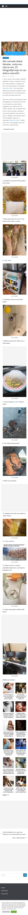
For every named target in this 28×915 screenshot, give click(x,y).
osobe (16, 402)
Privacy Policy (4, 893)
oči (16, 84)
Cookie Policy (4, 890)
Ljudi (5, 260)
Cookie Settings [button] (6, 911)
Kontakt (3, 887)
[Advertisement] (14, 27)
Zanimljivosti (5, 57)
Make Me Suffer (7, 88)
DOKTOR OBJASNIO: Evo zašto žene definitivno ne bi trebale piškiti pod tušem (14, 833)
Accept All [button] (14, 911)
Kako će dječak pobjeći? (18, 838)
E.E (14, 76)
